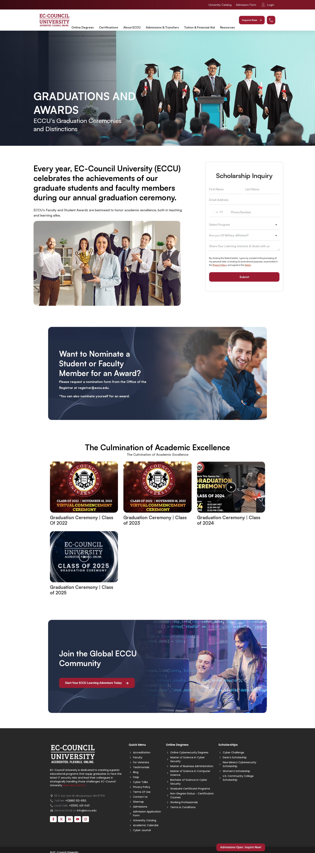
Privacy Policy (219, 265)
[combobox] (217, 212)
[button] (252, 20)
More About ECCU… (75, 785)
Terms (248, 265)
